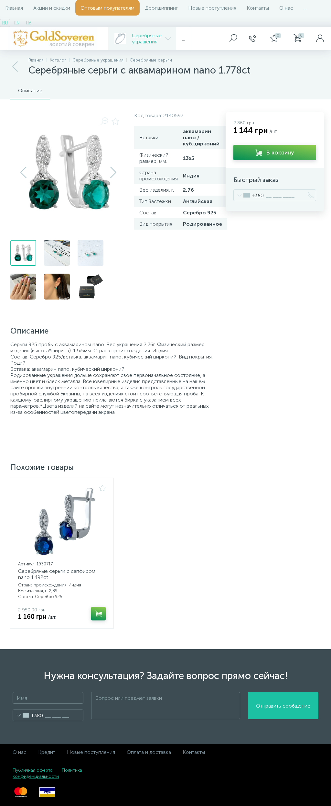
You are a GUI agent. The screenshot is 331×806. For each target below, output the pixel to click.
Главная (14, 8)
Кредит (46, 752)
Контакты (258, 8)
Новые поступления (212, 8)
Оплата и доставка (149, 752)
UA (28, 22)
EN (16, 22)
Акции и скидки (51, 8)
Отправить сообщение (283, 706)
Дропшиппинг (161, 8)
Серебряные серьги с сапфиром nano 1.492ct (56, 574)
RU (5, 22)
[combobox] (249, 195)
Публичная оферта (33, 770)
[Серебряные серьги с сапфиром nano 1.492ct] (62, 522)
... (305, 8)
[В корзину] (98, 613)
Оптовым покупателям (107, 8)
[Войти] (320, 38)
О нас (286, 8)
